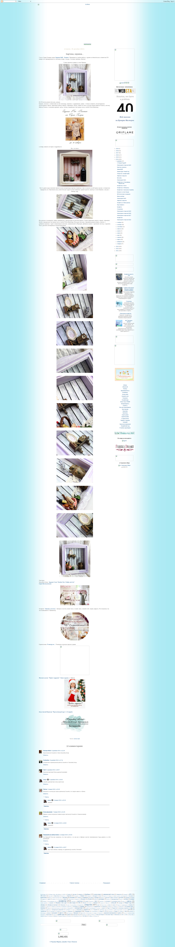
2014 (117, 159)
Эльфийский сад (125, 426)
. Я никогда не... (50, 644)
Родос (108, 908)
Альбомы (87, 894)
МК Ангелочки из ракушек (123, 194)
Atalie (88, 914)
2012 (117, 248)
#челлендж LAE (44, 894)
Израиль (77, 899)
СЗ (91, 909)
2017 (117, 152)
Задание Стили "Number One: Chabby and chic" (62, 582)
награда (120, 902)
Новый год (128, 902)
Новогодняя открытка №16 (124, 219)
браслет (105, 895)
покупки (104, 906)
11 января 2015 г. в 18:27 (60, 847)
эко (80, 914)
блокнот (82, 896)
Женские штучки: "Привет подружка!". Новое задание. (54, 678)
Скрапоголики (125, 416)
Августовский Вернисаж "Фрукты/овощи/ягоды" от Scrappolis (56, 712)
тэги (126, 911)
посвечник (121, 906)
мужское (95, 902)
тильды (101, 911)
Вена (50, 897)
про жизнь (64, 908)
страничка (70, 911)
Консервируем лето (52, 901)
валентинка (44, 897)
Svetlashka (46, 760)
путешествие (79, 908)
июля (118, 231)
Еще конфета (120, 204)
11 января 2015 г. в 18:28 (60, 823)
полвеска (110, 906)
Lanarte (50, 916)
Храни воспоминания (125, 424)
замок (49, 899)
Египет (132, 897)
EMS (126, 914)
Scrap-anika (125, 394)
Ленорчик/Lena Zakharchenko (51, 834)
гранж (91, 897)
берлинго (63, 895)
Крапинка (125, 413)
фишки (48, 913)
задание (44, 899)
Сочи (125, 909)
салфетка (48, 909)
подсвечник (89, 906)
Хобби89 (125, 422)
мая (118, 235)
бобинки (89, 895)
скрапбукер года (102, 909)
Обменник (62, 905)
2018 (117, 150)
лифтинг (129, 901)
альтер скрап (77, 738)
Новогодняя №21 (121, 180)
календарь (101, 899)
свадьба (86, 909)
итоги (95, 899)
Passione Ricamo (62, 916)
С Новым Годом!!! (121, 163)
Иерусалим (71, 899)
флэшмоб (54, 913)
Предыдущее (106, 883)
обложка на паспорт (52, 905)
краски (91, 901)
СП (129, 909)
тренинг (110, 911)
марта (119, 239)
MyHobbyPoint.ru (125, 390)
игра (65, 899)
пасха (130, 905)
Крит (96, 901)
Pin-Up (69, 916)
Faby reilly (131, 914)
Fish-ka (45, 789)
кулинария (107, 901)
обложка (43, 905)
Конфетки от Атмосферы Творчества (123, 183)
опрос (68, 905)
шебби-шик (61, 914)
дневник (128, 897)
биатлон (69, 896)
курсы (123, 901)
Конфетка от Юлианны (123, 187)
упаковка (131, 911)
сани (74, 909)
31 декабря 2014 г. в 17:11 (56, 760)
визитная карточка (57, 897)
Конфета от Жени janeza (123, 202)
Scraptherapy (125, 400)
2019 (117, 148)
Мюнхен (107, 902)
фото (61, 913)
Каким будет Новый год (123, 171)
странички (78, 911)
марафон (51, 902)
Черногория (48, 914)
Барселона (56, 895)
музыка (102, 902)
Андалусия (119, 894)
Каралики (125, 411)
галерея (79, 897)
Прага (49, 908)
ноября (119, 222)
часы (125, 913)
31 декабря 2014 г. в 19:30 (56, 779)
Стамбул (58, 911)
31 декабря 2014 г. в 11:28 (58, 750)
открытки (88, 905)
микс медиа (73, 902)
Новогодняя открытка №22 (124, 165)
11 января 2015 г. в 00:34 (66, 834)
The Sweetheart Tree (76, 916)
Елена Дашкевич (47, 812)
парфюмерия (124, 905)
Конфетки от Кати (121, 185)
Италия (90, 899)
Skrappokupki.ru (125, 403)
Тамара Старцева (125, 420)
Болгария (95, 895)
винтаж (65, 897)
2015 (117, 157)
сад (131, 908)
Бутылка (119, 178)
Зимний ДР (120, 169)
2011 (117, 250)
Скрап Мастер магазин (45, 583)
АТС (130, 894)
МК (79, 902)
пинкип (53, 906)
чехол (54, 914)
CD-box (93, 914)
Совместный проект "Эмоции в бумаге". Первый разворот (129, 289)
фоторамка (69, 913)
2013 (117, 246)
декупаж (107, 897)
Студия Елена (125, 418)
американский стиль (108, 894)
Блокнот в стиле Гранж (123, 192)
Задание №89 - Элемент (62, 57)
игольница (59, 899)
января (119, 243)
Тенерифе (87, 911)
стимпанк (64, 911)
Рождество (114, 908)
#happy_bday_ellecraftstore (55, 894)
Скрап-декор (125, 414)
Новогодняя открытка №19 (124, 211)
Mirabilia (55, 916)
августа (119, 228)
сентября (119, 226)
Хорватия (100, 913)
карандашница (114, 899)
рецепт (103, 908)
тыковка (121, 911)
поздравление (97, 906)
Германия (85, 897)
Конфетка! (119, 217)
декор (102, 897)
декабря (119, 161)
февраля (119, 241)
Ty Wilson (91, 916)
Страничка (120, 209)
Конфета (119, 207)
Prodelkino (125, 392)
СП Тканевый (51, 911)
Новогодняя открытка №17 (124, 215)
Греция (97, 897)
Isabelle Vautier (44, 916)
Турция (115, 911)
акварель (80, 894)
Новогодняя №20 (121, 198)
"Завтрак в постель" (50, 608)
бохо (100, 895)
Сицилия (95, 909)
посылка (43, 908)
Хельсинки (89, 913)
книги (121, 899)
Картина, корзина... (122, 167)
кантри (108, 899)
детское (121, 897)
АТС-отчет (43, 896)
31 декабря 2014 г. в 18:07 (53, 770)
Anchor (84, 914)
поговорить (75, 906)
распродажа (93, 908)
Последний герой (129, 906)
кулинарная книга (116, 901)
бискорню (76, 895)
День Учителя (114, 897)
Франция (76, 913)
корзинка (73, 901)
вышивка (72, 897)
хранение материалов (110, 913)
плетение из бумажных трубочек (63, 906)
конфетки (62, 901)
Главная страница (74, 883)
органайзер (73, 905)
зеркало (54, 899)
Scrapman (125, 398)
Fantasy (125, 388)
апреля (119, 237)
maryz (45, 779)
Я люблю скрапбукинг (125, 428)
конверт (132, 899)
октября (119, 224)
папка (114, 905)
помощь (115, 906)
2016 (117, 155)
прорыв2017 (70, 908)
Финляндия (43, 913)
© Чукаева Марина (55, 942)
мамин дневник (44, 902)
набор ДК (113, 902)
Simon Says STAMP (125, 401)
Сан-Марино (68, 909)
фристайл (83, 913)
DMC (123, 914)
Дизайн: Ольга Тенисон (69, 942)
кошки (86, 901)
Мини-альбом (120, 196)
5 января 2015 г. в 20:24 (60, 800)
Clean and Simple (100, 914)
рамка (87, 908)
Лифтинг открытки (122, 175)
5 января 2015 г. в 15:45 (54, 789)
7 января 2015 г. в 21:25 (59, 812)
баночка (50, 895)
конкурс (44, 901)
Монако (84, 902)
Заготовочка (125, 409)
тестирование (94, 911)
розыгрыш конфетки (123, 908)
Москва (90, 902)
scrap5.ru (125, 405)
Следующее (42, 883)
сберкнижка (79, 909)
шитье (69, 914)
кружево (101, 901)
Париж (118, 905)
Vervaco (96, 916)
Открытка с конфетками (123, 173)
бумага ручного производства (120, 895)
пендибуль (43, 906)
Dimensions (117, 914)
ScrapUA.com (125, 396)
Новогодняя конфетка (125, 313)
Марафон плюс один (61, 902)
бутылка (131, 895)
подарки (82, 906)
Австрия (74, 894)
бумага (110, 895)
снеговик (110, 909)
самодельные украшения (57, 909)
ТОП (106, 911)
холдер (94, 913)
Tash (44, 770)
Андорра (125, 894)
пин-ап (48, 906)
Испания (83, 899)
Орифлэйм (80, 905)
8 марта (69, 894)
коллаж (126, 899)
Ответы (47, 797)
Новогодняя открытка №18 (124, 213)
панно (109, 905)
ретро (99, 908)
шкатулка (75, 914)
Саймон (42, 909)
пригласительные (56, 908)
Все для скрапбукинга (125, 407)
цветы (119, 913)
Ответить (45, 755)
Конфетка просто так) (128, 275)
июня (118, 233)
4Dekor (125, 385)
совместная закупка (118, 909)
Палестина (103, 905)
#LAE (64, 894)
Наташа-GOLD (47, 750)
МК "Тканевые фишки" (128, 321)
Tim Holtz (85, 916)
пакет (98, 905)
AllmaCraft (125, 387)
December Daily (109, 914)
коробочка (80, 901)
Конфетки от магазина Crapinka (125, 190)
